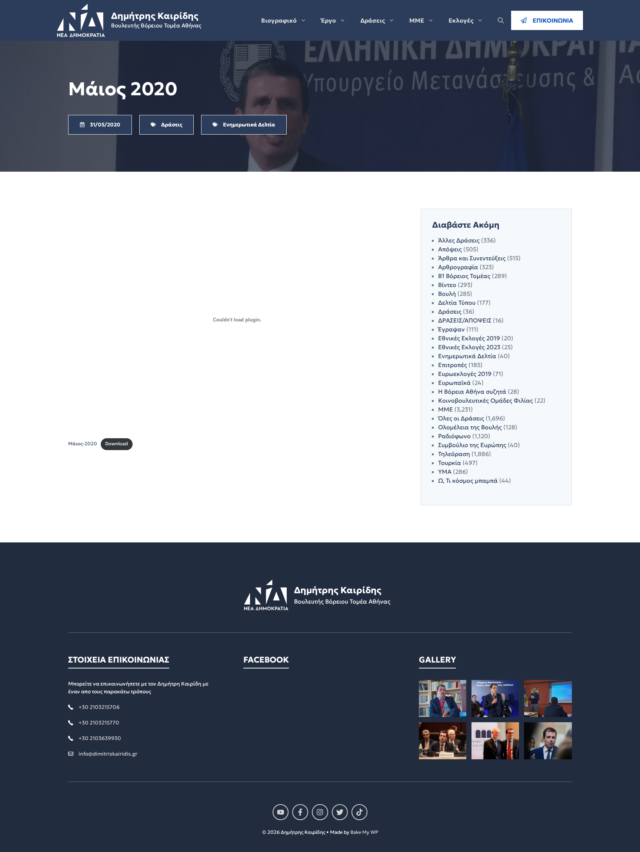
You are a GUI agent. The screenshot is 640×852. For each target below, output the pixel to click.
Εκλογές (461, 20)
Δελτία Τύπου (457, 302)
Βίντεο (447, 284)
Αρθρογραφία (458, 267)
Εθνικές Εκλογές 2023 (469, 347)
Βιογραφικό (279, 20)
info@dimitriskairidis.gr (108, 753)
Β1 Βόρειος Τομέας (464, 276)
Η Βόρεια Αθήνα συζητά (472, 391)
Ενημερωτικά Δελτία (467, 356)
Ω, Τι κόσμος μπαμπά (468, 480)
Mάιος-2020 (82, 444)
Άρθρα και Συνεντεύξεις (472, 258)
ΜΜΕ (416, 20)
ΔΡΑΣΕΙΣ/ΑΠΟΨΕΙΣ (464, 320)
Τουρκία (449, 462)
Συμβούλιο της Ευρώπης (472, 445)
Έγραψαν (451, 329)
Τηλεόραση (454, 454)
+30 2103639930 (100, 738)
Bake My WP (364, 832)
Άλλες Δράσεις (459, 240)
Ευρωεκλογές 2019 (464, 373)
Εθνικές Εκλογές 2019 (469, 338)
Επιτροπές (452, 365)
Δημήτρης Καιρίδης (154, 16)
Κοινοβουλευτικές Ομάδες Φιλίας (485, 400)
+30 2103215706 (99, 707)
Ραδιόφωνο (454, 436)
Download (116, 444)
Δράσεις (372, 20)
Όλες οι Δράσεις (461, 418)
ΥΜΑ (444, 471)
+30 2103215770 (99, 722)
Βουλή (447, 293)
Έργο (328, 20)
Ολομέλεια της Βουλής (470, 427)
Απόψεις (450, 249)
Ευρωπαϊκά (454, 382)
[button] (500, 20)
